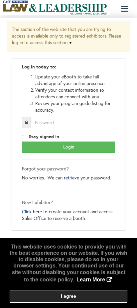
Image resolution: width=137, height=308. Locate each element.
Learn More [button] (90, 279)
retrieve (71, 178)
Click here (32, 212)
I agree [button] (68, 296)
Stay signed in (44, 137)
